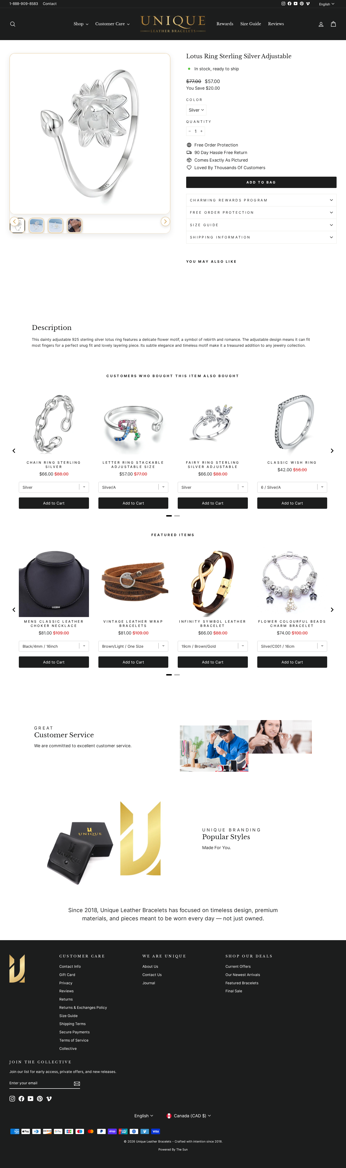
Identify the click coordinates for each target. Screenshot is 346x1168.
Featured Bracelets (241, 983)
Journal (148, 983)
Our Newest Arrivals (242, 974)
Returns (66, 999)
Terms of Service (74, 1040)
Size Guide (250, 23)
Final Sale (233, 991)
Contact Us (152, 974)
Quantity (199, 122)
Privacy (65, 983)
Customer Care (110, 23)
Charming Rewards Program (229, 200)
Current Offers (238, 966)
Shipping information (220, 237)
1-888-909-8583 (23, 3)
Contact (50, 3)
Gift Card (67, 974)
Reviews (276, 23)
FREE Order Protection (222, 212)
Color (194, 100)
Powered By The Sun (173, 1149)
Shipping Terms (72, 1024)
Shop (79, 23)
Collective (68, 1048)
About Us (150, 966)
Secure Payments (74, 1032)
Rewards (225, 23)
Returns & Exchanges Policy (83, 1007)
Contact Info (70, 966)
